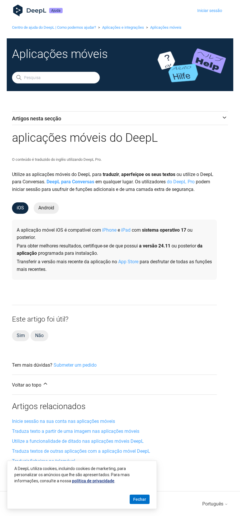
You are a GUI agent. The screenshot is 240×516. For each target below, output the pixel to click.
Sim (21, 335)
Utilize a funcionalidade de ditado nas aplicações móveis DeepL (78, 441)
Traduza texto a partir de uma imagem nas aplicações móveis (75, 431)
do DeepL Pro (181, 181)
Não (39, 335)
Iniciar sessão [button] (209, 10)
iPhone (109, 230)
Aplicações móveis (165, 27)
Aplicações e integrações (123, 27)
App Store (128, 261)
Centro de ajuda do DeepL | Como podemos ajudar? (54, 27)
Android (46, 208)
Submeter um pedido (75, 365)
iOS (20, 208)
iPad (126, 230)
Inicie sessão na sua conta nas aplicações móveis (63, 421)
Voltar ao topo (27, 385)
